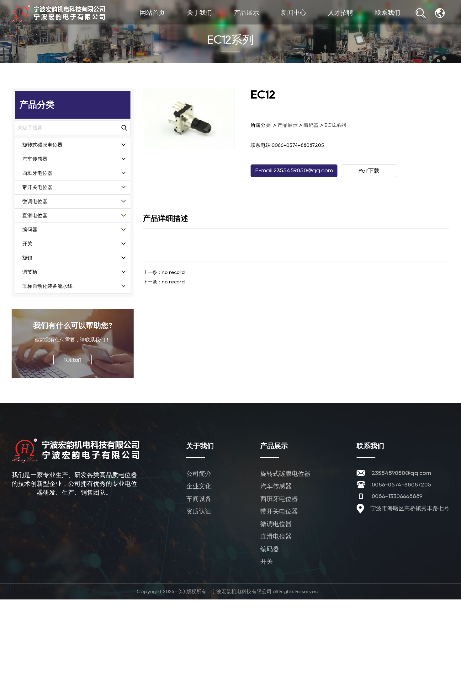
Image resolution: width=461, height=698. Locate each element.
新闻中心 (293, 12)
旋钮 (27, 257)
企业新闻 (306, 24)
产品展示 (246, 12)
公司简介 (212, 24)
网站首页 (152, 12)
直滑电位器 (34, 215)
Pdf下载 (368, 170)
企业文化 (198, 486)
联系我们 (387, 12)
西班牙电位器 (257, 23)
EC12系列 (335, 125)
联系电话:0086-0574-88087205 (287, 145)
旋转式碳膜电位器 (259, 24)
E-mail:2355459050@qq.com (294, 170)
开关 (27, 243)
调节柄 (29, 272)
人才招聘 (340, 12)
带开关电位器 (37, 187)
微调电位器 (34, 201)
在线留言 (400, 24)
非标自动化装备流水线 (47, 286)
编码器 (29, 229)
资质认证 (198, 511)
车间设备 (210, 23)
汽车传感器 (34, 159)
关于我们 (199, 12)
